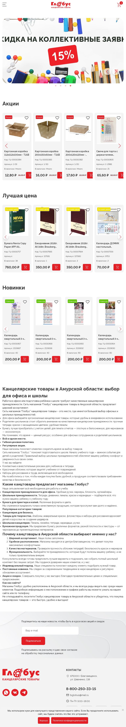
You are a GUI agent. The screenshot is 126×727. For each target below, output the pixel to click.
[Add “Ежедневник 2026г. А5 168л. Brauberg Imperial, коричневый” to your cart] (56, 267)
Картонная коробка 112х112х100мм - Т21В (16, 153)
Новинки (13, 288)
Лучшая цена (19, 196)
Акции (10, 104)
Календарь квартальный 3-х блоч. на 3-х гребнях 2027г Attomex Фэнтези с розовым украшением (78, 337)
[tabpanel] (63, 50)
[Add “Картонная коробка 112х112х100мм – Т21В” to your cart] (30, 175)
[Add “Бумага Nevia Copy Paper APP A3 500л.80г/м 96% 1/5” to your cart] (25, 267)
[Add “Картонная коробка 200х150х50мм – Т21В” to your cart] (61, 175)
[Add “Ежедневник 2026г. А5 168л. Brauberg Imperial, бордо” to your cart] (87, 267)
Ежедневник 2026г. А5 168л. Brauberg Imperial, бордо (77, 245)
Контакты (73, 670)
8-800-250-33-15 (81, 689)
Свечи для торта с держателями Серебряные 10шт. (107, 153)
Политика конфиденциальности (69, 720)
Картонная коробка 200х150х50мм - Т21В (47, 153)
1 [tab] (55, 85)
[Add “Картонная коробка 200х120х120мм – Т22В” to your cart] (91, 175)
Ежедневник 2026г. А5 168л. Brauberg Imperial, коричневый (47, 245)
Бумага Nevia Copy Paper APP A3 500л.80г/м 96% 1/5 (16, 245)
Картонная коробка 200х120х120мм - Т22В (77, 153)
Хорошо (44, 720)
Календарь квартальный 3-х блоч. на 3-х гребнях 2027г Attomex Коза (110, 337)
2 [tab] (60, 85)
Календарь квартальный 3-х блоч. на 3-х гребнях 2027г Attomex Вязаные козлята (47, 337)
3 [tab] (65, 85)
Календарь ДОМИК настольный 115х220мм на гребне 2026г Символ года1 (108, 245)
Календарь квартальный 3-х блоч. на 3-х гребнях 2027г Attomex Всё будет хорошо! (16, 337)
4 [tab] (70, 85)
